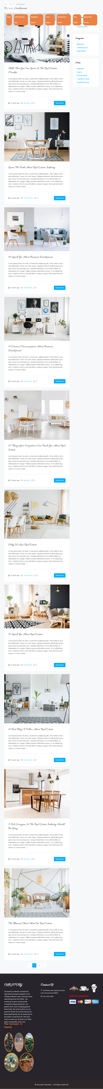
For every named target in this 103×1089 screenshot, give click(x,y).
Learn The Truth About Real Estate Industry (31, 168)
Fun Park (75, 19)
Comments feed (83, 79)
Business (27, 103)
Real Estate (28, 288)
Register (80, 68)
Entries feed (82, 75)
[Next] (44, 965)
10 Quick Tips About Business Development (30, 257)
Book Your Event (88, 19)
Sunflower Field (62, 19)
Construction (28, 198)
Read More (60, 103)
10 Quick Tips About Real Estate (25, 634)
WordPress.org (83, 82)
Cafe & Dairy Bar (20, 19)
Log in (79, 72)
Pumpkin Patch (34, 19)
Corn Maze (48, 19)
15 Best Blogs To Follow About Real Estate (30, 729)
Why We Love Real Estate (22, 545)
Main (9, 17)
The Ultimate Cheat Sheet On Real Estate (30, 923)
